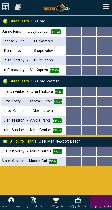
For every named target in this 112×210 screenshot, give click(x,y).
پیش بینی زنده (78, 206)
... (74, 31)
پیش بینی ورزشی (101, 206)
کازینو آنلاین (34, 206)
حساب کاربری (11, 206)
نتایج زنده (56, 206)
